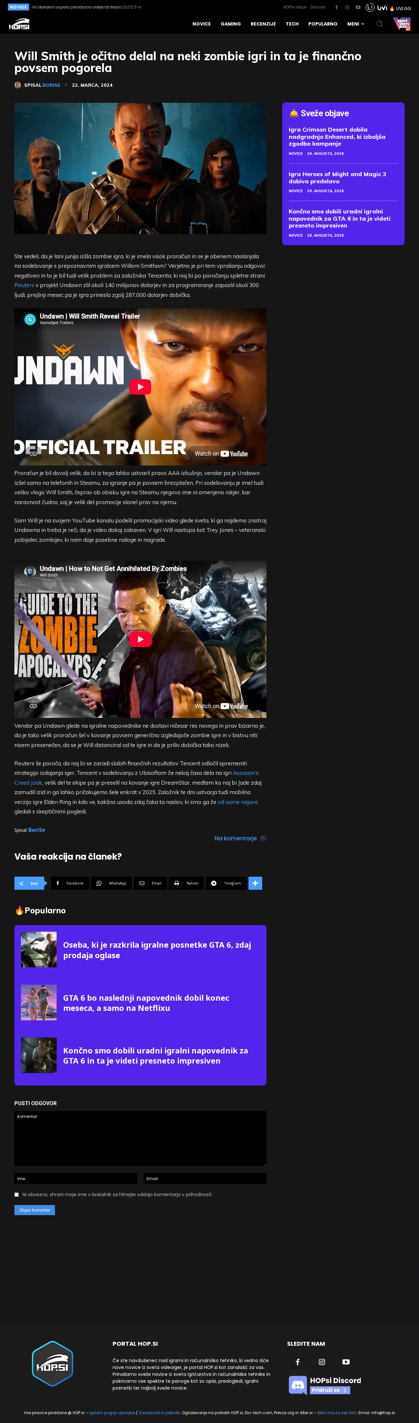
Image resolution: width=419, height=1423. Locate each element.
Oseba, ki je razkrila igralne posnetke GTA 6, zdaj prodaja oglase (157, 949)
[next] (197, 7)
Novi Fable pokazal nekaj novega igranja (73, 7)
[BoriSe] (19, 85)
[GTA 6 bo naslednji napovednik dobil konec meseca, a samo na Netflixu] (39, 1002)
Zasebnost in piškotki (159, 1412)
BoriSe (52, 85)
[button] (380, 24)
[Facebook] (336, 7)
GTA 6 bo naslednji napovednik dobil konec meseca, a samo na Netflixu (146, 1002)
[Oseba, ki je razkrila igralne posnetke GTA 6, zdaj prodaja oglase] (39, 949)
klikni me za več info (336, 1412)
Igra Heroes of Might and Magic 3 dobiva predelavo (337, 177)
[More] (255, 883)
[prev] (187, 7)
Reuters (24, 285)
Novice (296, 153)
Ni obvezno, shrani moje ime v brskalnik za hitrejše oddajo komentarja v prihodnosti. (117, 1194)
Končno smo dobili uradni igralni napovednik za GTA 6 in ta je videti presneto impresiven (155, 1055)
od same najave (238, 801)
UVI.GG (403, 8)
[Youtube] (358, 7)
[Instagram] (347, 7)
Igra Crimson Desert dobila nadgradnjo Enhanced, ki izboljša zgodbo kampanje (337, 136)
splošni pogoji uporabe (112, 1412)
